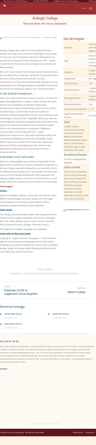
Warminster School (13, 324)
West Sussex (74, 273)
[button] (36, 423)
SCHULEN (49, 269)
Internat (65, 273)
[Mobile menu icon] (90, 8)
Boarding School (41, 273)
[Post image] (1, 314)
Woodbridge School (13, 314)
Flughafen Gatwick (54, 273)
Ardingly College (28, 273)
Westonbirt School (60, 314)
